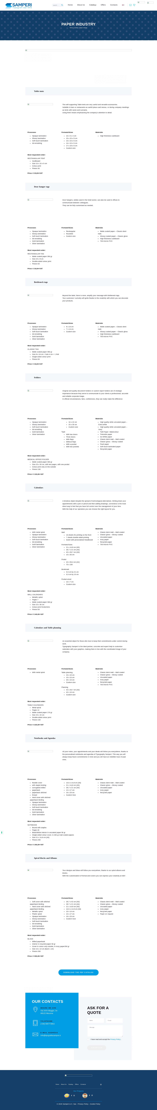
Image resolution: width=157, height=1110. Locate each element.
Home (71, 27)
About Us (64, 1084)
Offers (77, 1084)
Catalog (76, 27)
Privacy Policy (115, 1039)
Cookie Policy (95, 1104)
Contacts (83, 1084)
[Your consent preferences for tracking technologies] (1, 832)
